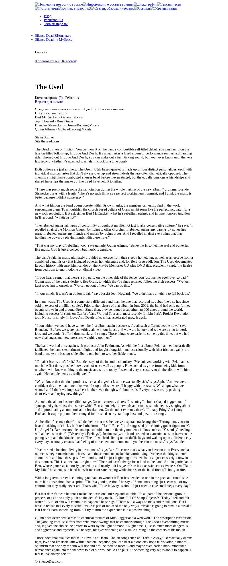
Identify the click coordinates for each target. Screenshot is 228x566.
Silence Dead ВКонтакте (53, 35)
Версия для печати (49, 101)
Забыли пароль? (56, 24)
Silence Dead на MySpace (53, 39)
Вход (47, 16)
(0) (60, 97)
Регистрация (53, 20)
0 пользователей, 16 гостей (55, 61)
